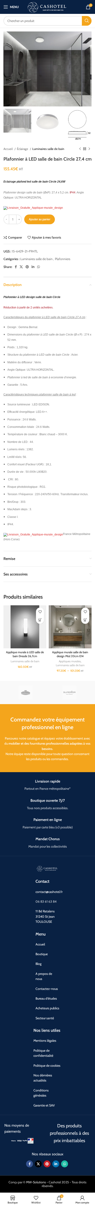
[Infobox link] (47, 785)
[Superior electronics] (70, 692)
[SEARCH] (87, 21)
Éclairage (23, 149)
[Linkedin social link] (33, 267)
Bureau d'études (46, 998)
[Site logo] (47, 6)
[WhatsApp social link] (38, 267)
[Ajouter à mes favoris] (40, 612)
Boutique (42, 954)
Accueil (8, 149)
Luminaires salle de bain (48, 149)
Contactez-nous (47, 989)
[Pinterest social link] (27, 267)
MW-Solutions (36, 1182)
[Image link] (13, 1140)
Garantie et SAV (44, 1105)
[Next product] (89, 149)
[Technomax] (25, 692)
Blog (39, 964)
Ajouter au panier (39, 219)
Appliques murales (70, 661)
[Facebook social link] (15, 267)
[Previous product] (80, 149)
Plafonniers (62, 259)
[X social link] (21, 267)
